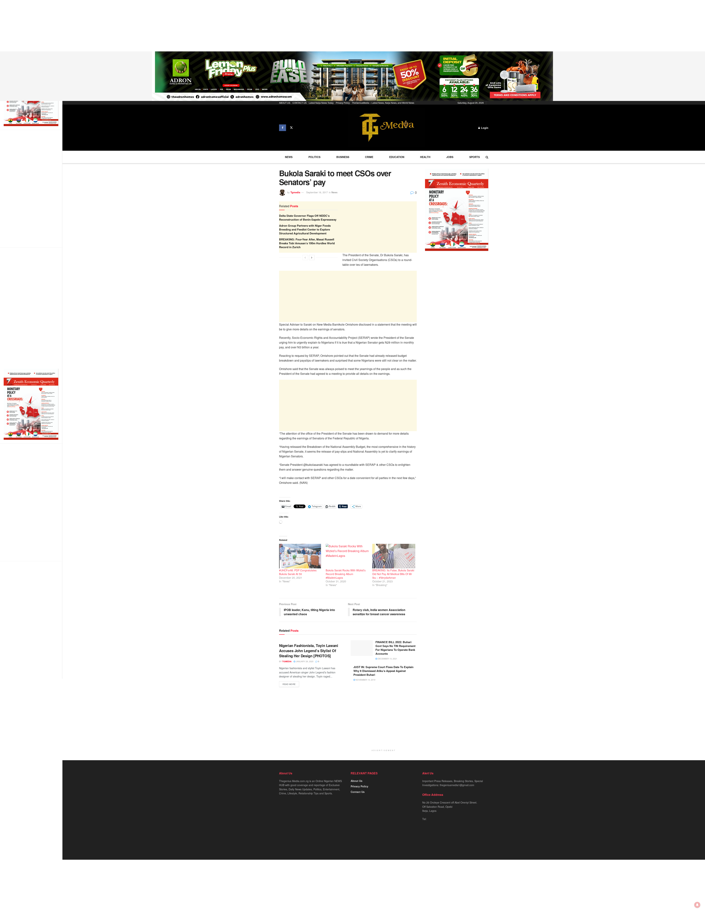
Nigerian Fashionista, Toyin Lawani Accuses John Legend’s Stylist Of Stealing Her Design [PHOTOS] (308, 650)
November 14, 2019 (365, 679)
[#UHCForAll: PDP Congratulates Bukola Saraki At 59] (300, 556)
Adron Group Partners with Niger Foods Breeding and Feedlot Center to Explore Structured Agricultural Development (305, 229)
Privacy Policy (343, 102)
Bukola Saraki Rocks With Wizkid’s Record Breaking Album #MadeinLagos (346, 573)
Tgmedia (295, 192)
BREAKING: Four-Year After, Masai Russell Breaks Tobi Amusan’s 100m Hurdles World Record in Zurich (307, 243)
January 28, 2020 (304, 661)
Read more (289, 684)
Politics (314, 157)
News (288, 157)
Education (396, 157)
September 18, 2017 (317, 192)
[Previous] (305, 257)
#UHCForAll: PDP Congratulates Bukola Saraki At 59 (298, 572)
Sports (474, 157)
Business (342, 157)
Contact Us (358, 792)
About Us (356, 781)
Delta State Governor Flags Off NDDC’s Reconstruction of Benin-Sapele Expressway (307, 218)
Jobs (449, 157)
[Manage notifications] (697, 905)
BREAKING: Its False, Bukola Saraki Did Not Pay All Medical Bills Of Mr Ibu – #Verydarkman (393, 573)
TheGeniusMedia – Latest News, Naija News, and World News (383, 102)
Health (425, 157)
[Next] (311, 257)
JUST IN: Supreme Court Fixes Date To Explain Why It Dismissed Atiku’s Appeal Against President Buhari (383, 671)
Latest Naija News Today (321, 102)
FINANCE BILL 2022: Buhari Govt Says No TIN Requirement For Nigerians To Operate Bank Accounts (395, 648)
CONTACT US (299, 102)
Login (484, 128)
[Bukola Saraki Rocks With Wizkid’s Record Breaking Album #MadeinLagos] (347, 556)
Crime (369, 157)
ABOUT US (284, 102)
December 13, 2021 (387, 658)
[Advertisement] (110, 25)
